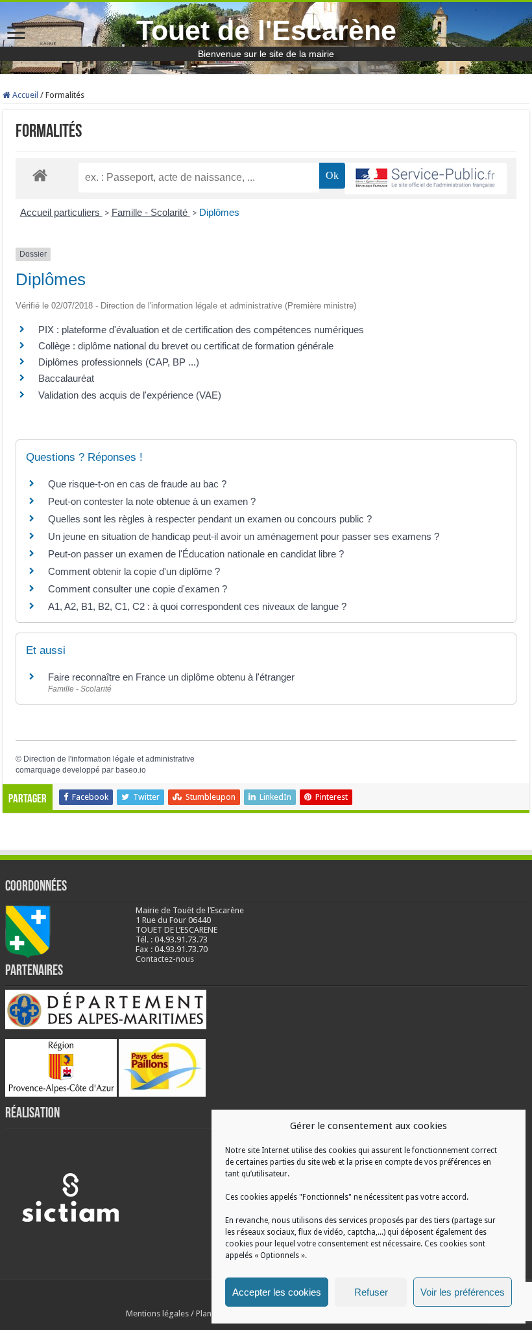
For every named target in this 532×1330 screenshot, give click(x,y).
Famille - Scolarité (151, 212)
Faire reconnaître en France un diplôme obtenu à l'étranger (171, 676)
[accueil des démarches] (39, 175)
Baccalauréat (66, 378)
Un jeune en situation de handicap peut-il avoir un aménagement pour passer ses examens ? (243, 536)
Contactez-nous (165, 959)
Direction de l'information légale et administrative (109, 759)
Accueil (24, 95)
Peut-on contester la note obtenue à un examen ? (152, 501)
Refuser (371, 1292)
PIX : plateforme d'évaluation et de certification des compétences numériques (201, 329)
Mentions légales (157, 1313)
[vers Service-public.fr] (426, 178)
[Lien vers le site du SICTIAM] (70, 1197)
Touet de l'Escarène (266, 30)
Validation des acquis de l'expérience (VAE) (131, 395)
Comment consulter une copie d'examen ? (137, 588)
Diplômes (219, 212)
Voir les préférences (462, 1292)
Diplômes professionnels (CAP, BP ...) (118, 362)
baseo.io (130, 770)
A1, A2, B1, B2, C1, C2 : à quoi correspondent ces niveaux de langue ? (197, 606)
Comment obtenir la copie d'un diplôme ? (134, 571)
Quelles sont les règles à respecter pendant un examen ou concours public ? (210, 518)
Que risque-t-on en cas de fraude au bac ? (137, 483)
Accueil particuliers (61, 212)
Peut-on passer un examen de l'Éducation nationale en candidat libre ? (196, 553)
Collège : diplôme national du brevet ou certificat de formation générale (185, 345)
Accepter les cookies (276, 1292)
